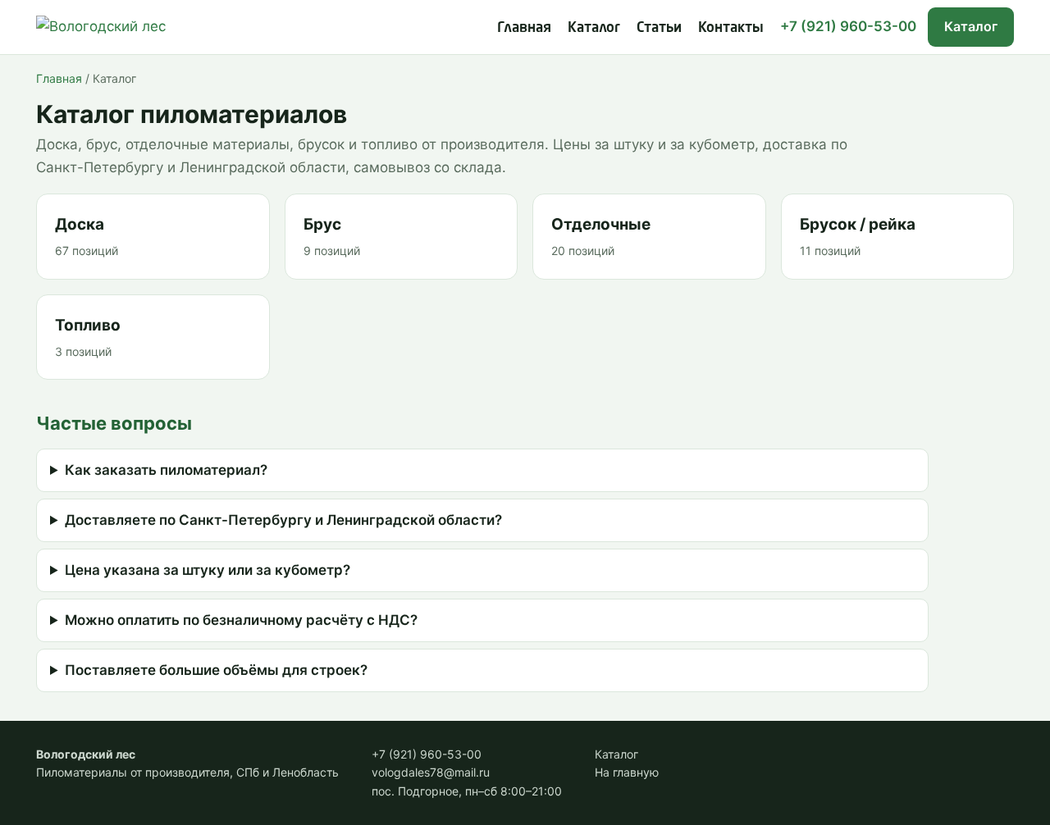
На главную (627, 772)
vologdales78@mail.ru (431, 772)
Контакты (731, 26)
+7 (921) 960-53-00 (848, 26)
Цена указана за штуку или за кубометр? (207, 570)
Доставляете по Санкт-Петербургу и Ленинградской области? (283, 520)
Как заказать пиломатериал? (166, 470)
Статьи (659, 26)
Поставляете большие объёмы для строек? (216, 670)
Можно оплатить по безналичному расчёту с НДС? (241, 620)
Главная (524, 26)
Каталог (594, 26)
